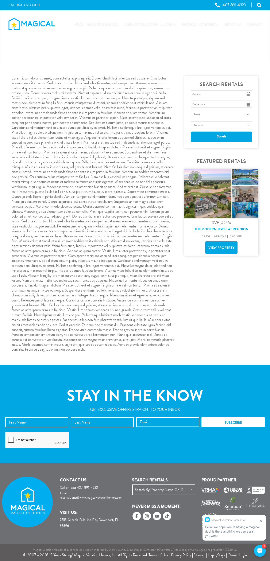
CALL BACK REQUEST (24, 5)
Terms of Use (158, 555)
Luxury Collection (141, 23)
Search (221, 137)
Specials (189, 23)
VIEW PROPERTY (221, 248)
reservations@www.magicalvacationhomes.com (91, 495)
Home (79, 23)
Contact (255, 23)
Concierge (208, 23)
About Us (232, 23)
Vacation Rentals (102, 23)
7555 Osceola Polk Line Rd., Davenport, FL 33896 (89, 522)
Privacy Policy (181, 555)
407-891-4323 (79, 488)
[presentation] (37, 440)
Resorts (168, 23)
